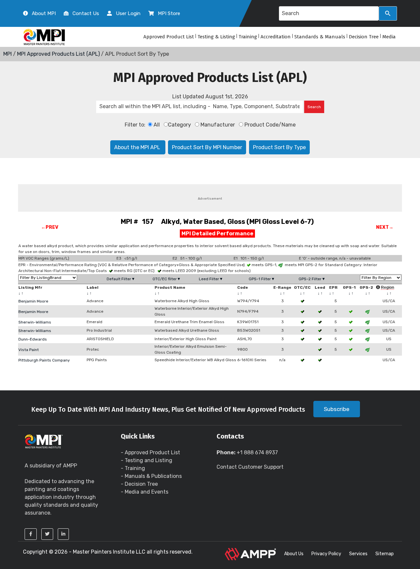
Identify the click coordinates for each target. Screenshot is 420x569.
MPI (7, 54)
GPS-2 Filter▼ (312, 279)
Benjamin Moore (33, 301)
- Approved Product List (150, 452)
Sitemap (384, 554)
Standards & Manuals (319, 37)
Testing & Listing (216, 37)
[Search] (388, 13)
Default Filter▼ (121, 279)
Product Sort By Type (279, 147)
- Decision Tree (139, 484)
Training (248, 37)
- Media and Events (144, 492)
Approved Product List (168, 37)
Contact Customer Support (250, 467)
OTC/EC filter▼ (167, 279)
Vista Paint (28, 349)
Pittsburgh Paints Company (44, 360)
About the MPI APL (137, 147)
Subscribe (336, 409)
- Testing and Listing (146, 460)
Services (358, 554)
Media (389, 37)
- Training (133, 468)
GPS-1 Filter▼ (262, 279)
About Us (294, 554)
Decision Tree (364, 37)
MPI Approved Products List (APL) (58, 54)
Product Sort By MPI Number (207, 147)
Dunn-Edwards (32, 339)
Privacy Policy (326, 554)
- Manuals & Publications (151, 476)
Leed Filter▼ (211, 279)
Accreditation (276, 37)
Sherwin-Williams (34, 322)
